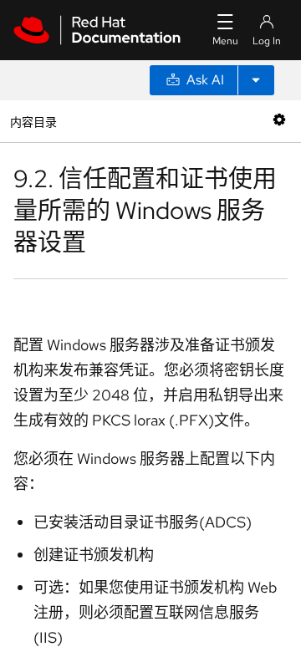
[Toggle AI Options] (255, 80)
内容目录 (33, 121)
